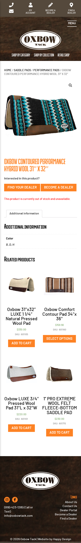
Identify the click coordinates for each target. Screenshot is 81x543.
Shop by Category (21, 55)
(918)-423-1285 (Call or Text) (18, 509)
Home (7, 70)
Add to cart (21, 343)
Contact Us (70, 506)
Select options (59, 338)
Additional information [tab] (24, 213)
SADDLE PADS (22, 70)
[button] (70, 85)
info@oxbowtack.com (18, 515)
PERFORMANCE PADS (46, 70)
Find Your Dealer (22, 187)
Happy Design (62, 539)
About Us (71, 502)
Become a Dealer (58, 187)
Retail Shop (64, 55)
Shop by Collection (44, 55)
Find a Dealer (68, 518)
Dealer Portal (68, 510)
